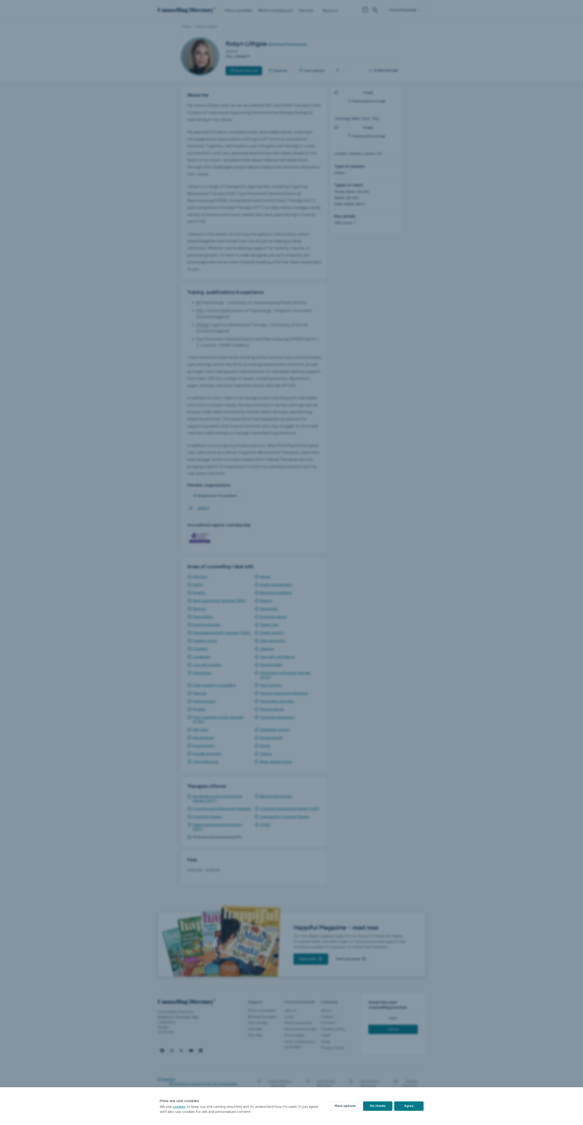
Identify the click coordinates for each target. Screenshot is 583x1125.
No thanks (378, 1106)
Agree (409, 1106)
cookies (179, 1106)
